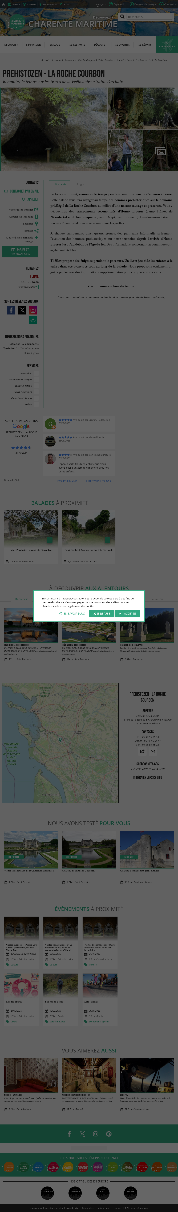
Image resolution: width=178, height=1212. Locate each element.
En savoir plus (74, 614)
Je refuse (103, 614)
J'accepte (129, 614)
